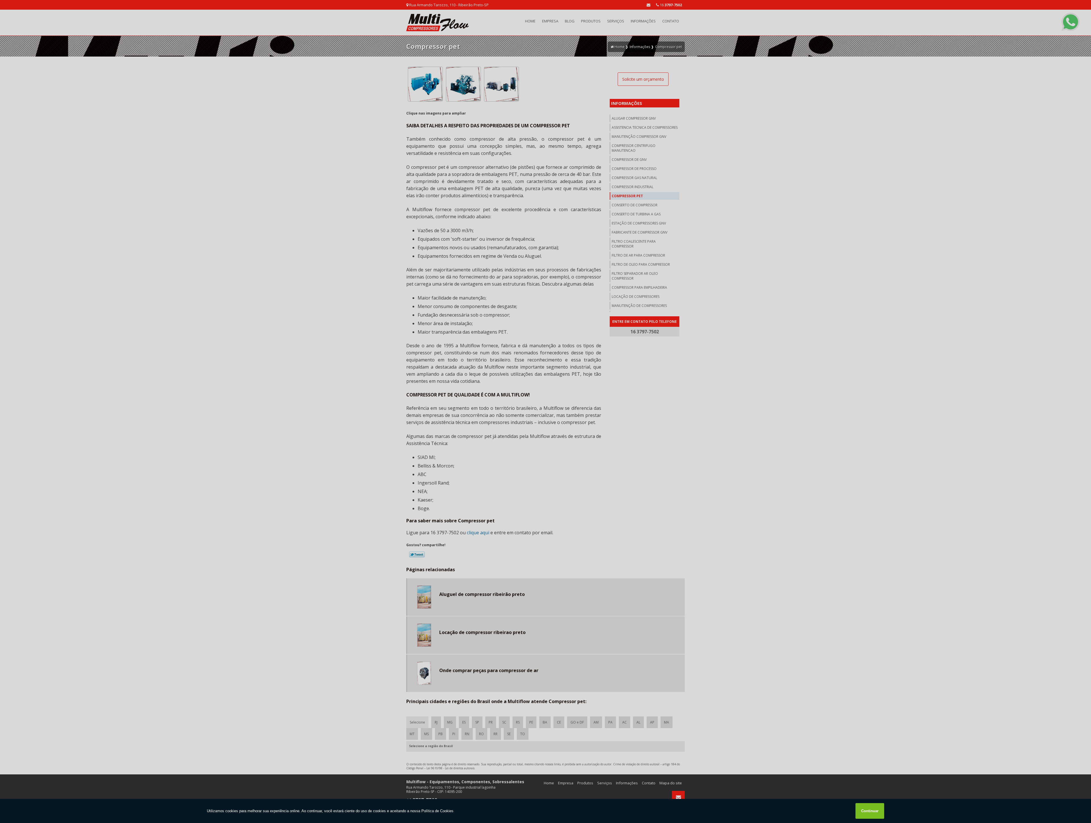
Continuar (869, 811)
